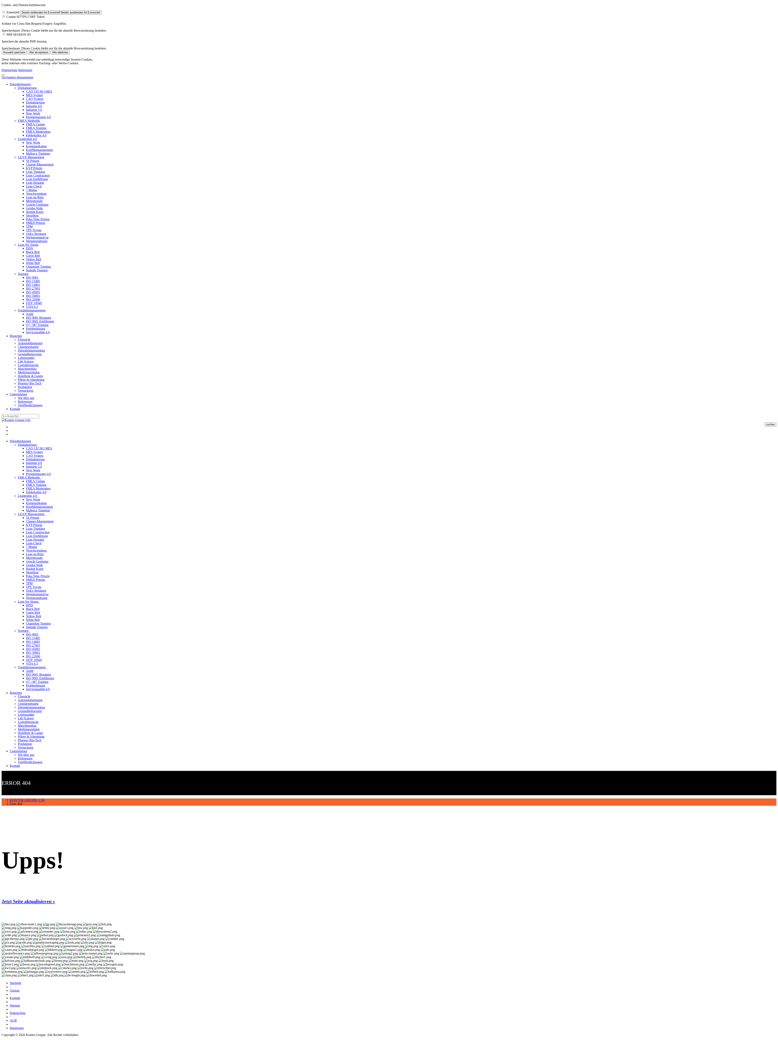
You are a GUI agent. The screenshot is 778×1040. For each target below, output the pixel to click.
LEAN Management (31, 157)
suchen (770, 424)
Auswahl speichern (14, 52)
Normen (23, 274)
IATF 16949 (34, 303)
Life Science (26, 361)
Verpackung (25, 390)
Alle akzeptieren (38, 52)
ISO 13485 (33, 281)
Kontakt (15, 409)
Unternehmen (18, 394)
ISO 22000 (33, 299)
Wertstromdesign (36, 241)
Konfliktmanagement (39, 150)
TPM (29, 226)
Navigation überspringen (17, 77)
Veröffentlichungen (30, 405)
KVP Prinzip (34, 168)
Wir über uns (26, 398)
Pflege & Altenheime (31, 379)
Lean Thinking (35, 171)
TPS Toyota (33, 230)
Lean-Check (34, 186)
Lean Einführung (37, 179)
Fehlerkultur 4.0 (36, 135)
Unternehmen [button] (18, 751)
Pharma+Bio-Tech (29, 383)
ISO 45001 (33, 292)
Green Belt (33, 255)
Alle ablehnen (60, 52)
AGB (13, 1020)
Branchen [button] (16, 692)
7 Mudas (31, 190)
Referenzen (25, 401)
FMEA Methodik (29, 120)
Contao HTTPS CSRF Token (25, 16)
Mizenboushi (34, 201)
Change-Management (39, 164)
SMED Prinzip (35, 223)
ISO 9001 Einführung (40, 321)
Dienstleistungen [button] (20, 441)
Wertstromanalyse (37, 237)
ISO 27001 (33, 288)
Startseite (15, 983)
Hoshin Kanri (34, 212)
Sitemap (15, 1005)
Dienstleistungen (20, 84)
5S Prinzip (32, 161)
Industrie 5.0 (34, 109)
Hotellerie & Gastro (30, 376)
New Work (33, 113)
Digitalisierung (27, 88)
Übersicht (24, 339)
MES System (34, 95)
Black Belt (33, 252)
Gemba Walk (34, 208)
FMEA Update (35, 124)
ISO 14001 (33, 285)
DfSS (29, 248)
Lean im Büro (35, 197)
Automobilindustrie (30, 343)
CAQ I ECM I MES (39, 91)
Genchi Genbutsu (37, 204)
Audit (29, 314)
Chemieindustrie (28, 347)
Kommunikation (36, 146)
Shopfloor (32, 215)
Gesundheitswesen (30, 354)
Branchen (16, 336)
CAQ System (34, 99)
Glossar (14, 990)
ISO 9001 (32, 277)
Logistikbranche (28, 365)
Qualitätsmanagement (31, 310)
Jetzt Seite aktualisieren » (28, 901)
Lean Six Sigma (28, 244)
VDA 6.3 (32, 306)
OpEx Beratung (36, 233)
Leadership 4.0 (27, 139)
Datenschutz (9, 70)
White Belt (33, 263)
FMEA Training (36, 128)
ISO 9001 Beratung (38, 317)
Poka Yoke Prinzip (38, 219)
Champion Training (38, 266)
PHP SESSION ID (18, 34)
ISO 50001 (33, 295)
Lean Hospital (35, 182)
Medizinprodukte (29, 372)
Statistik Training (37, 270)
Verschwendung (36, 193)
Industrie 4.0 (34, 106)
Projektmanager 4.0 (38, 117)
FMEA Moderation (38, 131)
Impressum (25, 70)
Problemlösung (35, 328)
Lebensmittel (26, 358)
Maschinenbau (27, 368)
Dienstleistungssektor (31, 350)
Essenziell (12, 12)
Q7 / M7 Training (37, 325)
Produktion (25, 387)
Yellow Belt (33, 259)
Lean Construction (38, 175)
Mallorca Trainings (38, 153)
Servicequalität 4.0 (38, 332)
